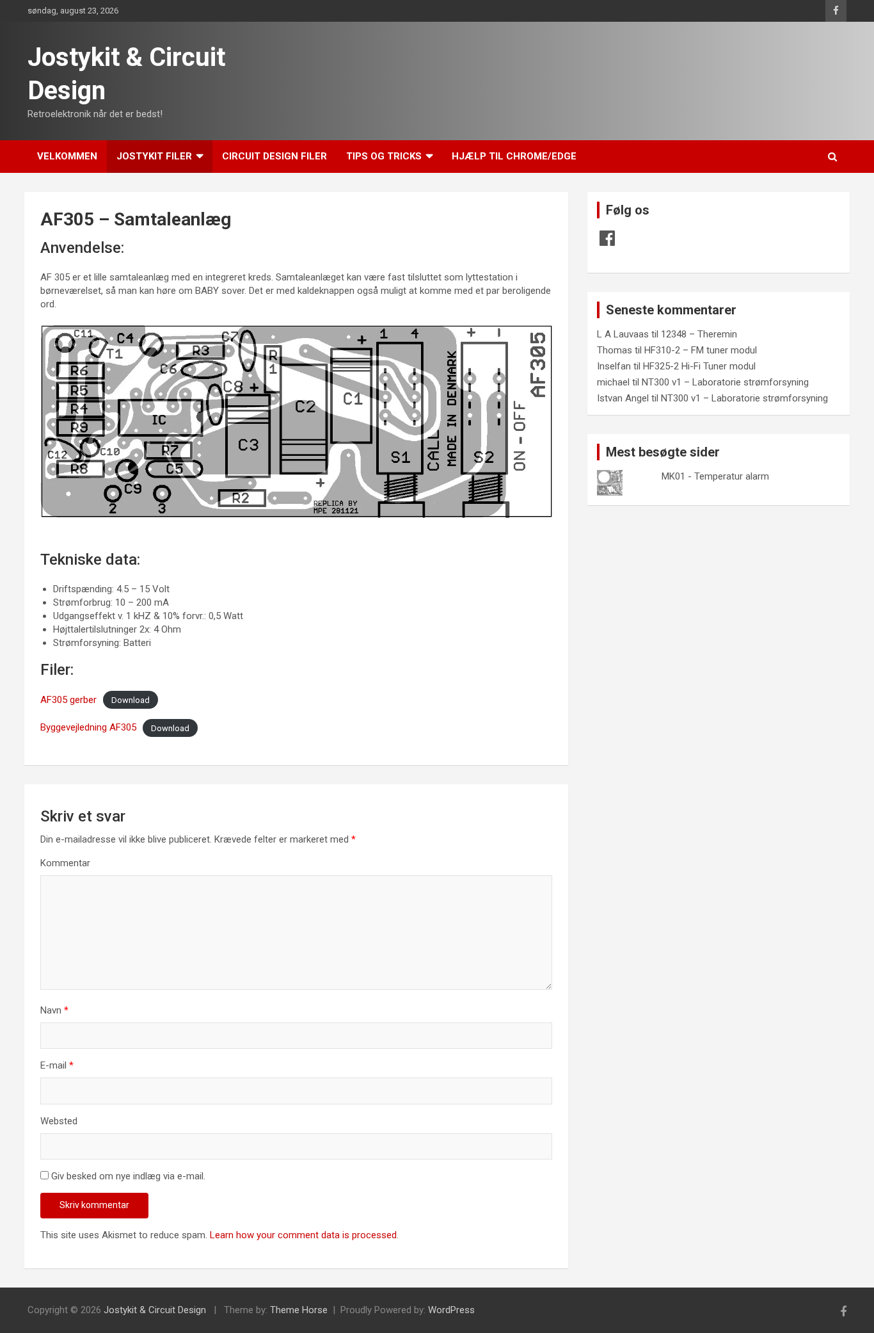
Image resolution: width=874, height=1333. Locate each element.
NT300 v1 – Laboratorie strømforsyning (725, 382)
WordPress (451, 1310)
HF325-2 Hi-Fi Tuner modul (699, 366)
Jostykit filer (154, 156)
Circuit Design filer (274, 156)
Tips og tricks (384, 156)
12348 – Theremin (699, 334)
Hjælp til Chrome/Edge (514, 156)
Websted (58, 1121)
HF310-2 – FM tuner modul (700, 350)
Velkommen (67, 156)
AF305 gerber (68, 700)
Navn (54, 1010)
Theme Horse (299, 1310)
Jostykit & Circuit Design (155, 1310)
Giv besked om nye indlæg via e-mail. (128, 1176)
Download (130, 700)
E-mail (57, 1065)
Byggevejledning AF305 (88, 727)
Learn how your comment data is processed (303, 1235)
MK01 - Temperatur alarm (715, 476)
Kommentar (65, 863)
